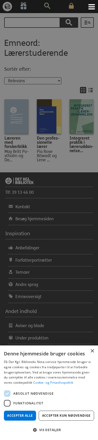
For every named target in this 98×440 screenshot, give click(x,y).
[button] (49, 430)
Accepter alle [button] (20, 415)
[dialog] (49, 392)
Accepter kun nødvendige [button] (66, 415)
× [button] (92, 351)
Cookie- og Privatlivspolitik (53, 382)
